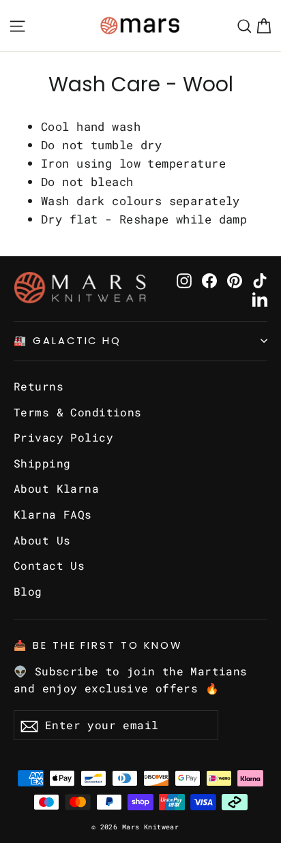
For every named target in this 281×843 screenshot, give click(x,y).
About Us (42, 540)
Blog (28, 591)
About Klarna (56, 488)
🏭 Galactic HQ (67, 341)
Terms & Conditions (78, 412)
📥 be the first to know (98, 645)
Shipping (42, 463)
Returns (38, 386)
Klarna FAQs (53, 514)
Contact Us (49, 565)
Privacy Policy (63, 437)
